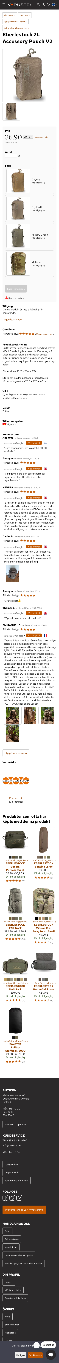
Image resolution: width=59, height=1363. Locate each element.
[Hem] (20, 4)
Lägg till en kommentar (16, 753)
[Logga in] (43, 5)
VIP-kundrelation (13, 1289)
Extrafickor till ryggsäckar (16, 27)
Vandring (24, 15)
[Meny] (4, 4)
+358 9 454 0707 (17, 1140)
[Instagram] (12, 1198)
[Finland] (54, 5)
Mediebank (10, 1332)
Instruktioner (11, 1247)
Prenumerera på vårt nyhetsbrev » (24, 1209)
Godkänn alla (35, 1355)
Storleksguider (12, 1324)
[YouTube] (19, 1198)
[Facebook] (5, 1198)
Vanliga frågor (11, 1164)
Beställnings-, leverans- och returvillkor (23, 1263)
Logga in (9, 1281)
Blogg (7, 1316)
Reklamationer (12, 1239)
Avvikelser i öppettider (15, 1124)
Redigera (20, 1355)
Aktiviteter (9, 15)
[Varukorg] (48, 5)
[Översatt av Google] (13, 443)
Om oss (8, 1340)
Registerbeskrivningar (15, 1298)
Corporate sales (12, 1172)
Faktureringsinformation (16, 1180)
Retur (7, 1231)
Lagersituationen (12, 319)
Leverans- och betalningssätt (19, 1255)
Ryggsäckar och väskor (15, 21)
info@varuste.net (12, 1145)
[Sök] (38, 5)
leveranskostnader (41, 137)
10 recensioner (44, 334)
